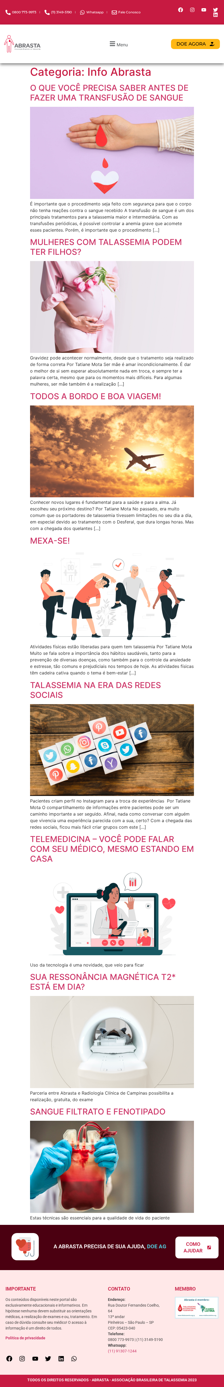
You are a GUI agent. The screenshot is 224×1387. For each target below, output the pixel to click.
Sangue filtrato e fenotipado (98, 1111)
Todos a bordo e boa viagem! (95, 396)
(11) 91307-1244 (122, 1351)
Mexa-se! (50, 541)
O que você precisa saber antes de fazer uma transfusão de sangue (109, 92)
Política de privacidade (25, 1338)
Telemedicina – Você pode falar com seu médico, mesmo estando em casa (112, 849)
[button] (118, 44)
